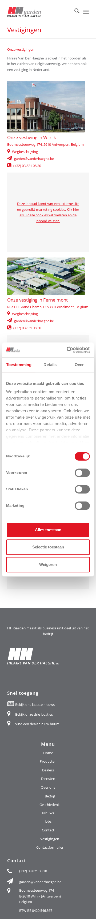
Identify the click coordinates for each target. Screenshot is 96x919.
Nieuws (48, 812)
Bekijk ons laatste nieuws (35, 704)
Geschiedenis (49, 804)
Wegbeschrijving (25, 151)
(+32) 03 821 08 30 (27, 165)
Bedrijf (50, 796)
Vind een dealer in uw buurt (37, 724)
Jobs (48, 821)
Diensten (48, 778)
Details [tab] (50, 364)
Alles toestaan (48, 529)
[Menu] (86, 12)
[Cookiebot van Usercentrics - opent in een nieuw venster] (68, 349)
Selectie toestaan (48, 547)
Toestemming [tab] (18, 364)
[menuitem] (74, 11)
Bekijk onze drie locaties (34, 714)
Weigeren (48, 564)
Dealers (48, 770)
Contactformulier (49, 847)
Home (48, 752)
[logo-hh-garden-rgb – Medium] (40, 11)
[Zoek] (74, 11)
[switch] (82, 473)
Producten (48, 761)
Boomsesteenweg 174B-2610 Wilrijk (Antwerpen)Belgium (40, 896)
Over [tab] (79, 364)
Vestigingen (49, 838)
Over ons (48, 787)
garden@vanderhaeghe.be (34, 158)
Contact (48, 830)
